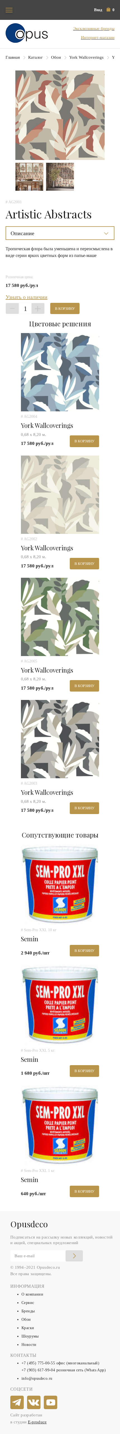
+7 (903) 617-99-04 (38, 1370)
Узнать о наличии (26, 297)
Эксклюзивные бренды (93, 28)
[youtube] (51, 1403)
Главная (13, 57)
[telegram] (17, 1403)
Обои (56, 57)
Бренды (28, 1311)
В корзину (65, 308)
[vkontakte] (34, 1403)
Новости (29, 1345)
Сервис (27, 1303)
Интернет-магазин (97, 37)
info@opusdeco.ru (36, 1378)
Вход (98, 10)
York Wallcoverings (86, 57)
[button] (110, 9)
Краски (27, 1328)
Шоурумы (30, 1336)
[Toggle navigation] (9, 10)
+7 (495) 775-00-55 (38, 1363)
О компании (32, 1294)
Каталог (35, 57)
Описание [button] (22, 233)
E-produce (37, 1422)
